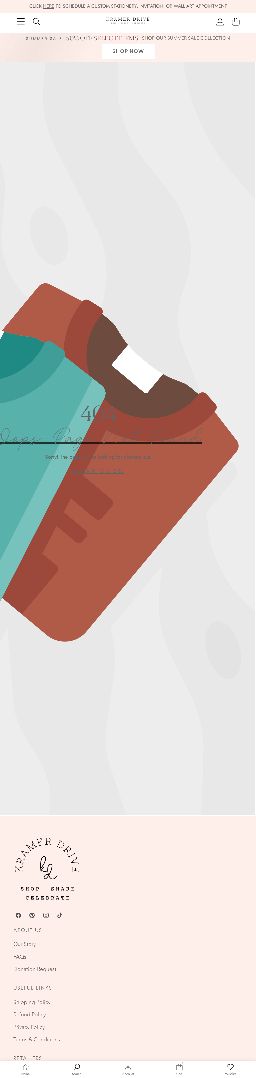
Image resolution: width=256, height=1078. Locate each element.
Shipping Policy (31, 1002)
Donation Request (34, 969)
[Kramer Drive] (128, 21)
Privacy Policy (29, 1027)
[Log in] (219, 21)
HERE (48, 6)
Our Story (24, 944)
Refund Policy (29, 1015)
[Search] (36, 21)
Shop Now (128, 51)
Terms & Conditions (36, 1040)
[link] (98, 471)
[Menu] (20, 21)
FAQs (19, 957)
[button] (235, 21)
